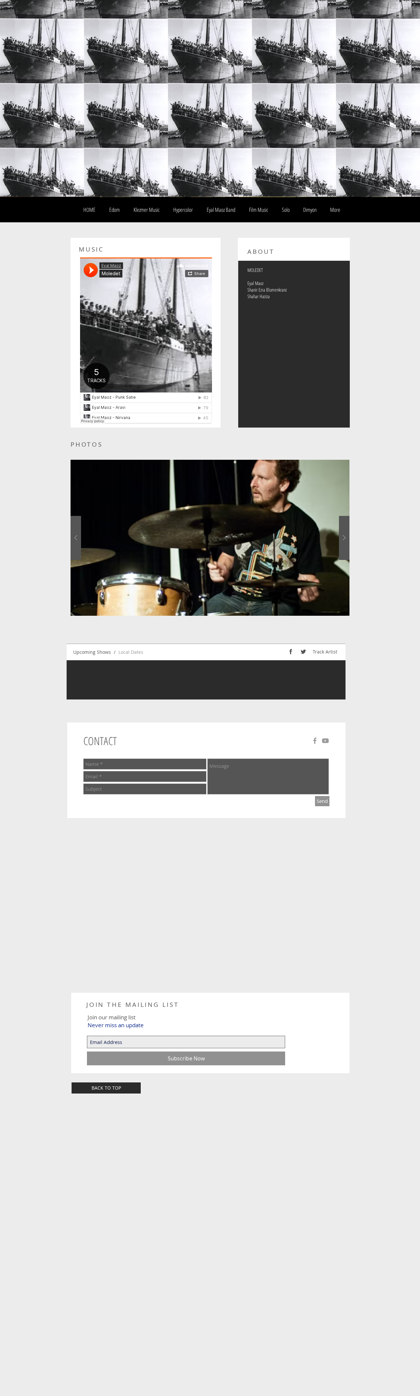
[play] (334, 465)
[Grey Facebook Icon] (315, 741)
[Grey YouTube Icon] (325, 741)
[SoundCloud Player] (146, 340)
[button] (210, 538)
